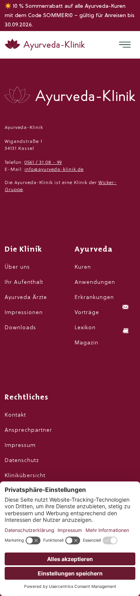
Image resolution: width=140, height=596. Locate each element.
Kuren (83, 267)
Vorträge (87, 313)
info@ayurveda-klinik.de (54, 169)
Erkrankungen (94, 298)
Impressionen (24, 313)
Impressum (20, 445)
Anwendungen (95, 282)
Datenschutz (22, 461)
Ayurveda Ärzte (26, 298)
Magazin (86, 343)
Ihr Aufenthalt (24, 282)
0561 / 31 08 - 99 (43, 162)
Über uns (17, 267)
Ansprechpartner (28, 430)
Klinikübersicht (25, 476)
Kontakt (15, 415)
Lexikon (85, 328)
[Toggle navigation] (124, 44)
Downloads (20, 328)
